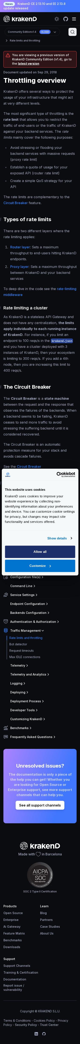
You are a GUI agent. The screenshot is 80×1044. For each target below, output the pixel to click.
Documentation (14, 979)
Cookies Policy (44, 1020)
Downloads (11, 947)
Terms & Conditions (17, 1020)
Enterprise (11, 920)
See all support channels (40, 805)
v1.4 (28, 31)
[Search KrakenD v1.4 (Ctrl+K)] (72, 32)
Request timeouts (21, 650)
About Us (47, 933)
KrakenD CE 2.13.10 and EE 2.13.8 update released (34, 6)
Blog (43, 913)
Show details (57, 538)
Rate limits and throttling (25, 40)
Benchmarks (12, 940)
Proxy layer (19, 267)
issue (18, 985)
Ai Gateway (11, 926)
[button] (39, 577)
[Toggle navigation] (74, 18)
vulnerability (12, 989)
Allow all (40, 551)
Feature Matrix (14, 933)
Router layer (20, 247)
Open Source (13, 913)
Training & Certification (20, 972)
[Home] (20, 19)
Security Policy (26, 1025)
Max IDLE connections (24, 657)
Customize (37, 566)
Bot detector (18, 644)
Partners (46, 920)
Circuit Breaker (15, 203)
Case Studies (50, 926)
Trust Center (49, 1025)
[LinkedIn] (36, 1033)
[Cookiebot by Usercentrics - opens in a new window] (57, 474)
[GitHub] (44, 1033)
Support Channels (16, 965)
